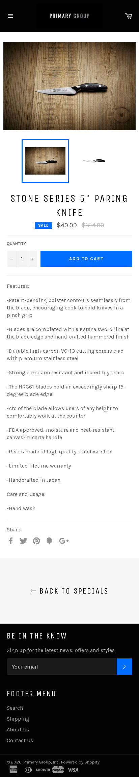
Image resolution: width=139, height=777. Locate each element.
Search (15, 708)
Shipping (18, 719)
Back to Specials (73, 591)
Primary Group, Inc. (41, 762)
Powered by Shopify (80, 762)
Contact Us (20, 740)
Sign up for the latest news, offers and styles (61, 650)
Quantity (16, 243)
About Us (18, 729)
